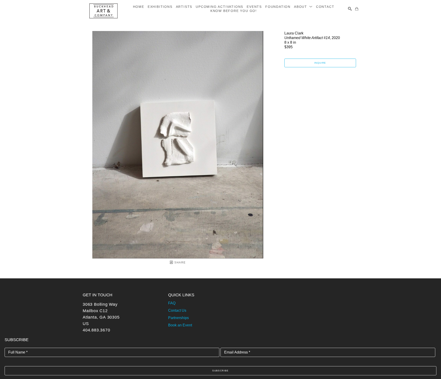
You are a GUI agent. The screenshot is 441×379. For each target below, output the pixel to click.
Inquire (320, 63)
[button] (303, 6)
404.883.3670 (96, 330)
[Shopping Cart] (356, 9)
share (179, 262)
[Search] (350, 9)
